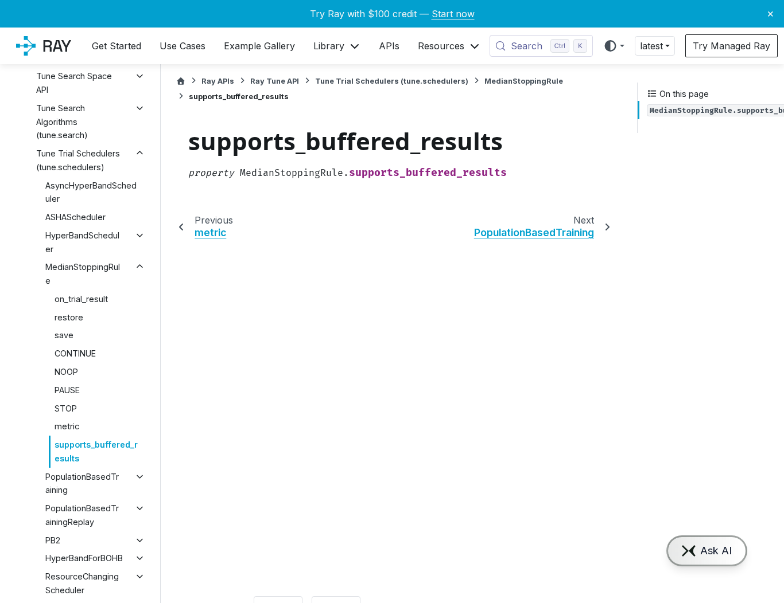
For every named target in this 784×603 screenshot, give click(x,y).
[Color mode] (613, 46)
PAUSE (67, 390)
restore (69, 317)
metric (67, 426)
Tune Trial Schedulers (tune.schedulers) (78, 160)
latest (651, 46)
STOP (66, 408)
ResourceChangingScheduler (82, 583)
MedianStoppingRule (82, 273)
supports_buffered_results (96, 451)
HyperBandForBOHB (84, 558)
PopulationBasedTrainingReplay (82, 515)
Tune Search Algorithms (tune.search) (62, 121)
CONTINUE (75, 353)
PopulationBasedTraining (82, 483)
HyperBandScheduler (82, 242)
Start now (453, 13)
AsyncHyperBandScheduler (91, 192)
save (64, 335)
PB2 (52, 540)
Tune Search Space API (74, 83)
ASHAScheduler (75, 217)
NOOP (66, 372)
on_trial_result (81, 299)
